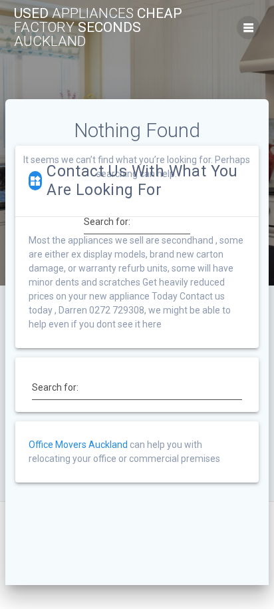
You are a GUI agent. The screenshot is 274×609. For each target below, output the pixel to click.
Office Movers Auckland (78, 444)
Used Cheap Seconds (98, 28)
